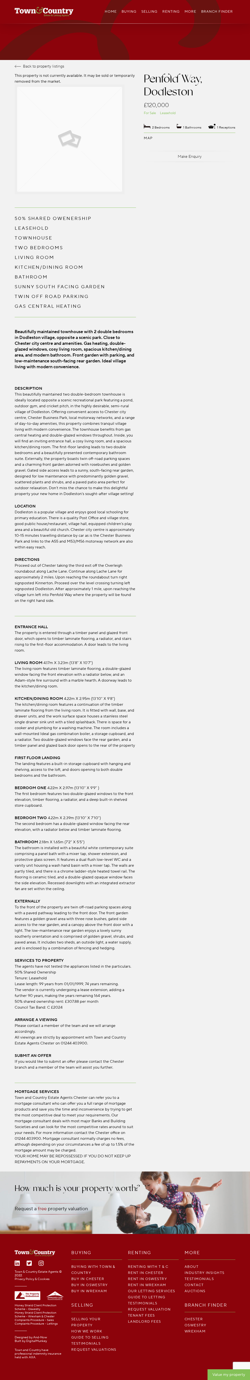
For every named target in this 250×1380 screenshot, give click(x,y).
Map (148, 138)
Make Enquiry (190, 156)
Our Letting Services (151, 1291)
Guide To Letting (146, 1297)
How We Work (87, 1331)
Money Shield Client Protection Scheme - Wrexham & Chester (35, 1314)
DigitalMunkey (36, 1341)
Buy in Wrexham (89, 1291)
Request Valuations (93, 1349)
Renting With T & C (148, 1266)
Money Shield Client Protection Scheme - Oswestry (35, 1307)
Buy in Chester (87, 1279)
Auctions (195, 1291)
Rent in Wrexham (147, 1285)
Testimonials (86, 1343)
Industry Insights (204, 1273)
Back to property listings (43, 66)
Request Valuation (149, 1309)
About (191, 1266)
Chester (194, 1319)
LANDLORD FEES (144, 1321)
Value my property (228, 1374)
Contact (194, 1285)
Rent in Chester (146, 1273)
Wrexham (195, 1331)
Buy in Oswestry (89, 1285)
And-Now (40, 1337)
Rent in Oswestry (147, 1279)
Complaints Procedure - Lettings (36, 1324)
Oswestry (196, 1325)
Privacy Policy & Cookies (32, 1279)
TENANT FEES (141, 1315)
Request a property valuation (51, 1209)
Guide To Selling (90, 1337)
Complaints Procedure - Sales (34, 1320)
